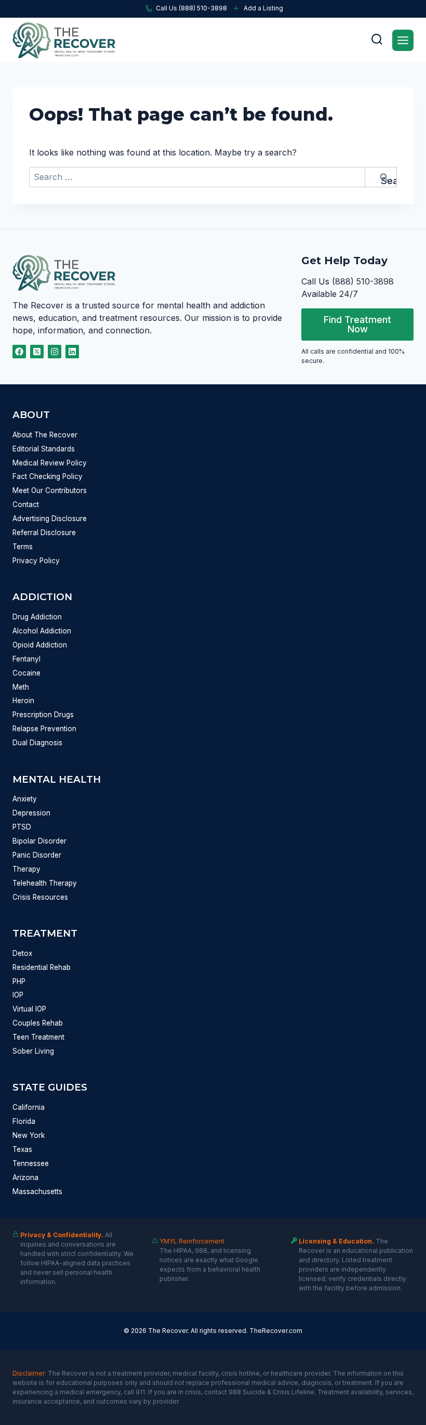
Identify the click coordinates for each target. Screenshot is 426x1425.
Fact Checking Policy (47, 476)
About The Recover (44, 435)
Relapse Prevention (44, 728)
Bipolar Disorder (39, 841)
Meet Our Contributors (49, 490)
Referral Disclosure (44, 532)
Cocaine (26, 673)
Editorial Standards (43, 449)
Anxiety (24, 799)
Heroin (23, 700)
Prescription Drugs (43, 714)
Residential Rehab (41, 967)
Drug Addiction (37, 617)
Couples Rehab (37, 1023)
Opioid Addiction (39, 645)
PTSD (21, 827)
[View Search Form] (376, 40)
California (28, 1107)
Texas (22, 1149)
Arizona (25, 1177)
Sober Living (33, 1051)
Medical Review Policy (49, 463)
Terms (22, 546)
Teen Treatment (38, 1037)
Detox (22, 953)
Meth (20, 687)
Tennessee (30, 1163)
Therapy (26, 869)
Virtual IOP (29, 1009)
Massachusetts (37, 1191)
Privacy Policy (36, 560)
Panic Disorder (36, 855)
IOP (17, 995)
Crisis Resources (40, 897)
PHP (18, 981)
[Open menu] (403, 40)
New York (28, 1135)
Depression (31, 813)
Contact (25, 504)
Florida (23, 1121)
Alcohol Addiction (41, 631)
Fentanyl (26, 659)
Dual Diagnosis (37, 743)
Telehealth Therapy (44, 883)
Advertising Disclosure (49, 518)
